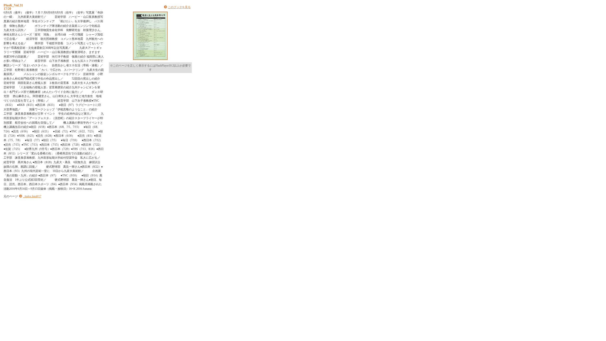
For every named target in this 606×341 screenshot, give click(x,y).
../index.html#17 (32, 196)
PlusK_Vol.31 (13, 5)
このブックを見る (179, 7)
